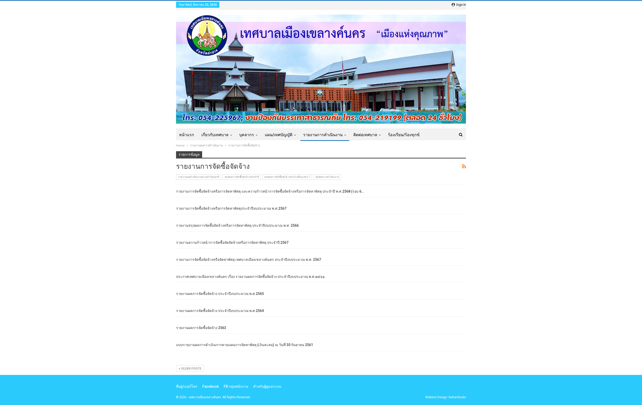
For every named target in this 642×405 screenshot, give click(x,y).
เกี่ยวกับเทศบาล (214, 134)
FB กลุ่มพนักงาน (236, 386)
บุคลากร (246, 134)
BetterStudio (457, 397)
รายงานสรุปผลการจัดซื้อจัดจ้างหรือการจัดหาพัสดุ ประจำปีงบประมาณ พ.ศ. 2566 (237, 225)
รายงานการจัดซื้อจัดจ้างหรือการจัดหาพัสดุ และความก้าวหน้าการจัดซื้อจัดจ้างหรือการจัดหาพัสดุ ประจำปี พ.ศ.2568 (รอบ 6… (270, 191)
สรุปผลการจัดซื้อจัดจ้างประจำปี (242, 177)
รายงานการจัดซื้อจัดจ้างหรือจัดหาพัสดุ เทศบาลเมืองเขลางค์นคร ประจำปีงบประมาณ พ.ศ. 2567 (248, 260)
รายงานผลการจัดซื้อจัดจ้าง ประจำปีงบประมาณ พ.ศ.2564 (220, 311)
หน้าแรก (186, 134)
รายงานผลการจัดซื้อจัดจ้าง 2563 (201, 328)
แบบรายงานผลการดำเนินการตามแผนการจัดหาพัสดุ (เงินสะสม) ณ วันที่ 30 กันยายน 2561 (244, 345)
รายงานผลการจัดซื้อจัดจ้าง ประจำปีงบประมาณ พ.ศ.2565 (220, 294)
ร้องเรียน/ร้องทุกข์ (404, 134)
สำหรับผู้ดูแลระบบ (267, 386)
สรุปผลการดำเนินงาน (327, 177)
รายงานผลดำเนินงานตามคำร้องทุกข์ (198, 177)
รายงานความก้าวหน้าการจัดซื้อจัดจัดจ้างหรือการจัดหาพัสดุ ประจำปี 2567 (232, 242)
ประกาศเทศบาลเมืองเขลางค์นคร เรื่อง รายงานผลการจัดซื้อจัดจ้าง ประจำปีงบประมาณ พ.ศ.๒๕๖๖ (250, 277)
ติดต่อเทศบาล (365, 134)
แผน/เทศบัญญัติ (278, 134)
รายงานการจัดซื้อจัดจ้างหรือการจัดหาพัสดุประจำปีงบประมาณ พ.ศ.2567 (231, 208)
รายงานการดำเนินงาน (323, 134)
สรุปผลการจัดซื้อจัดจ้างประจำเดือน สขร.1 (287, 177)
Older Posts (190, 368)
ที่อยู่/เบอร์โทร (186, 386)
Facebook (210, 386)
